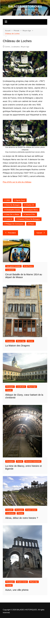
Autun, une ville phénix (16, 590)
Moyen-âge (25, 47)
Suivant (39, 233)
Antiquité (9, 510)
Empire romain (31, 510)
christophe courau (13, 210)
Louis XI (9, 219)
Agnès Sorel (20, 200)
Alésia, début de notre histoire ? (21, 518)
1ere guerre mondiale (13, 266)
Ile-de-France (28, 266)
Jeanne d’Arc (30, 214)
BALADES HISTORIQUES (25, 6)
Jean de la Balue (12, 214)
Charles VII (30, 205)
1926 (8, 200)
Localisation (15, 47)
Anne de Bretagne (13, 205)
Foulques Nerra (32, 210)
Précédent (12, 233)
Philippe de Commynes (14, 224)
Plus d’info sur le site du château (17, 182)
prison (31, 224)
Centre (7, 47)
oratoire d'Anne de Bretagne (29, 219)
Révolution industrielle (32, 461)
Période (30, 341)
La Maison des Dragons (17, 345)
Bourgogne (10, 341)
